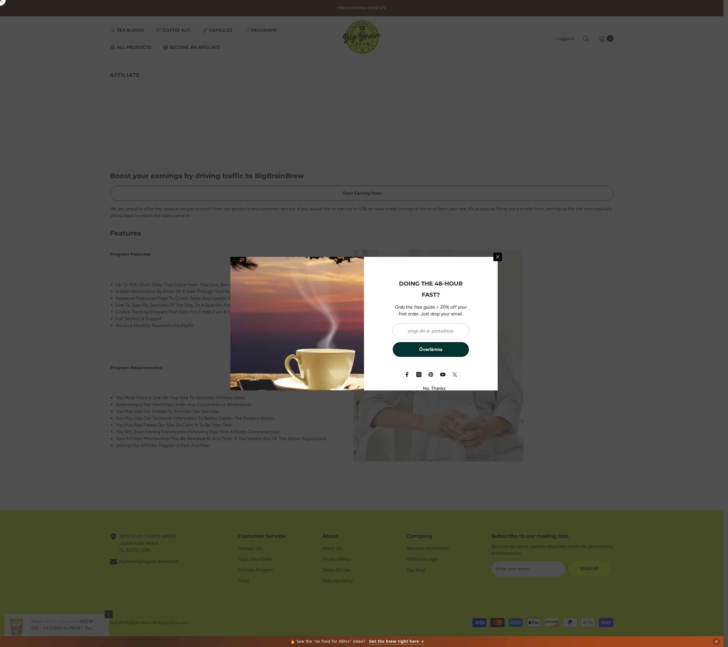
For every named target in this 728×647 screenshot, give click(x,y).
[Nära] (497, 257)
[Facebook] (407, 374)
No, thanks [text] (434, 388)
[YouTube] (443, 374)
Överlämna (430, 349)
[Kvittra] (455, 374)
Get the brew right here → (396, 641)
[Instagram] (419, 374)
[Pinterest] (431, 374)
